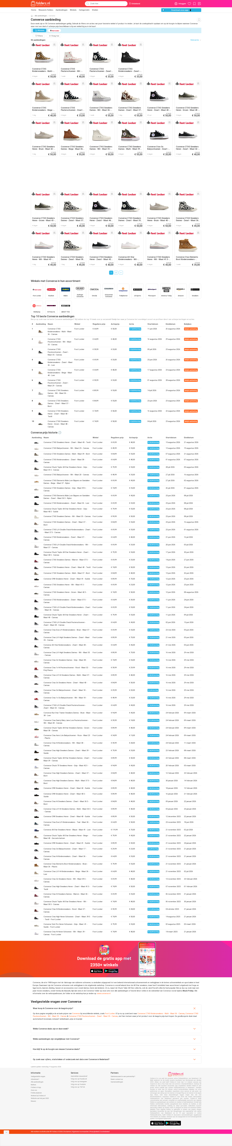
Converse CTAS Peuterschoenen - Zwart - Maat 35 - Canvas (93, 1016)
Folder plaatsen (36, 1093)
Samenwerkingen (117, 1082)
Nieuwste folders (46, 10)
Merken (33, 1085)
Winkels (73, 10)
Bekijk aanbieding (191, 329)
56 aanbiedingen (38, 40)
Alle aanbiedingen (41, 16)
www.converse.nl (103, 993)
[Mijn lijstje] (199, 4)
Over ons (34, 1090)
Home (33, 10)
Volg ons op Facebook (79, 1079)
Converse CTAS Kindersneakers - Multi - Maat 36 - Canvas (161, 1013)
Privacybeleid (94, 1132)
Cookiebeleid (104, 1132)
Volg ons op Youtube (78, 1084)
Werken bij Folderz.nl (38, 1096)
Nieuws (33, 1101)
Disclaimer (67, 1132)
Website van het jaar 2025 (40, 1098)
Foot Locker (110, 1013)
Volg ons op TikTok (78, 1087)
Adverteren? (35, 1079)
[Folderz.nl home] (40, 4)
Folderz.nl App (36, 1087)
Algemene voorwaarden (80, 1132)
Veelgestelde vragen (38, 1076)
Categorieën (84, 10)
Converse (76, 1013)
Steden (95, 10)
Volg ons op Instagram (79, 1081)
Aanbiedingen (61, 10)
